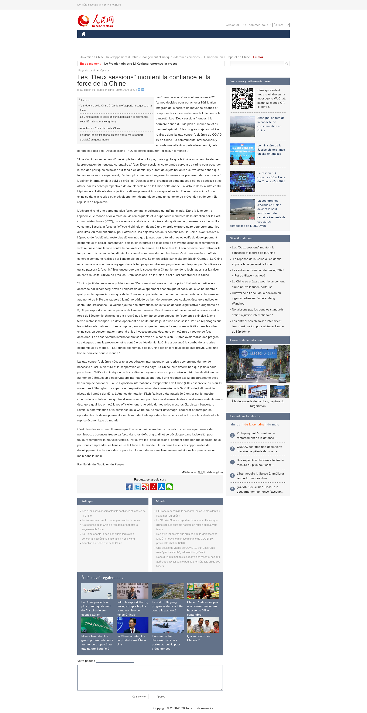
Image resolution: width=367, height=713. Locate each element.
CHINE (89, 40)
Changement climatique (156, 57)
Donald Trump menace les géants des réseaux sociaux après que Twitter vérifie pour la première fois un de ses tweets (188, 562)
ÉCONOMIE (108, 40)
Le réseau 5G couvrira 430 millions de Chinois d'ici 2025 (271, 177)
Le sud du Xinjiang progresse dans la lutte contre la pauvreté (167, 606)
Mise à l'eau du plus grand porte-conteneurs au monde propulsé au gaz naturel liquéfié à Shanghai (97, 644)
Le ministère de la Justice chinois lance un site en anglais (271, 149)
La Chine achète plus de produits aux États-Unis (131, 640)
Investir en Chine (92, 57)
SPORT (239, 40)
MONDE (127, 40)
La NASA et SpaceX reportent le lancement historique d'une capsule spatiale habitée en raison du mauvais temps (187, 525)
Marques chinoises (187, 57)
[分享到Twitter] (137, 486)
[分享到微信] (169, 486)
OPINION (91, 48)
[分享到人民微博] (153, 486)
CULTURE (184, 40)
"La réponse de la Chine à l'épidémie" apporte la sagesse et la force (116, 108)
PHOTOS (109, 48)
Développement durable (122, 57)
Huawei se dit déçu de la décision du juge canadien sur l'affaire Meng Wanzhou (256, 298)
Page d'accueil (86, 70)
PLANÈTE (222, 40)
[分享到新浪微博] (145, 486)
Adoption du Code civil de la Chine (100, 128)
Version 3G (233, 25)
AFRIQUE (145, 40)
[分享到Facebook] (129, 486)
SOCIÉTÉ (203, 40)
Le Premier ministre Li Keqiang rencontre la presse (141, 63)
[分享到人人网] (161, 486)
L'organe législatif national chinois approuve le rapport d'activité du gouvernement (111, 137)
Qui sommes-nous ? (257, 25)
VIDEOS (126, 48)
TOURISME (258, 40)
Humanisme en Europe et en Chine (226, 57)
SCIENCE (164, 40)
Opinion (105, 70)
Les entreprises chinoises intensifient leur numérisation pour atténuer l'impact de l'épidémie (258, 326)
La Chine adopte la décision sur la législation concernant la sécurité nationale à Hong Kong (114, 119)
